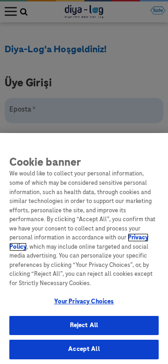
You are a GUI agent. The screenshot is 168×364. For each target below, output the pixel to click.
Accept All (83, 349)
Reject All (84, 325)
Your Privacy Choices (84, 301)
